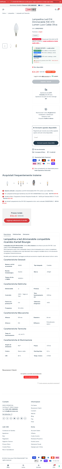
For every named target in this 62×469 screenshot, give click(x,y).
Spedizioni (5, 433)
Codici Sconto (35, 436)
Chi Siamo (34, 405)
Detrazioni (26, 234)
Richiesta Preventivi (37, 439)
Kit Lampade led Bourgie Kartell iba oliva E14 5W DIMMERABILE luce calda (26, 193)
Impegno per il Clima (37, 447)
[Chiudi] (60, 2)
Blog (32, 416)
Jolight (40, 32)
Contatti (33, 411)
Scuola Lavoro (35, 441)
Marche (33, 413)
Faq (32, 419)
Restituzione (39, 112)
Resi (3, 436)
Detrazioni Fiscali (36, 444)
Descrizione (7, 234)
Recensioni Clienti (36, 408)
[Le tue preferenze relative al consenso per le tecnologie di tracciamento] (59, 466)
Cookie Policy (6, 447)
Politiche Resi (17, 234)
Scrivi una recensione (31, 377)
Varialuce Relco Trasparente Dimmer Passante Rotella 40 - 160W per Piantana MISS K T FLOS (32, 196)
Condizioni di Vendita (8, 430)
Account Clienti (35, 430)
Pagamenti (5, 439)
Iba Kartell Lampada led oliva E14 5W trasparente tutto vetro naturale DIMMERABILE (29, 201)
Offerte (33, 433)
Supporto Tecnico (7, 441)
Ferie (32, 421)
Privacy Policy (6, 444)
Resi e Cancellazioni (8, 449)
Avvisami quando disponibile (46, 143)
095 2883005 (32, 5)
